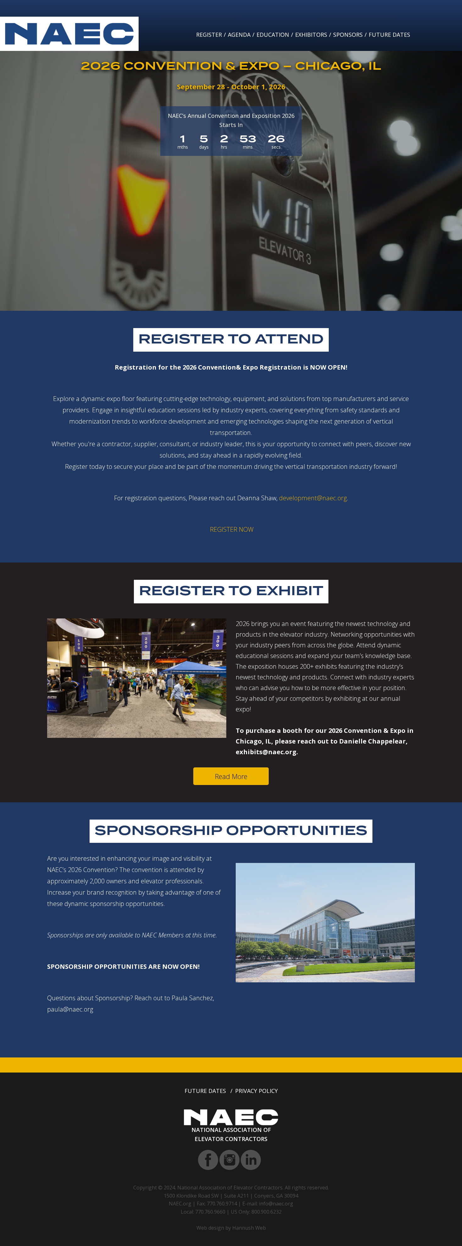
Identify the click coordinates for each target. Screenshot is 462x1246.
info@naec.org (276, 1203)
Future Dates (389, 34)
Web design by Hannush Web (231, 1227)
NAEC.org (180, 1203)
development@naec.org (313, 498)
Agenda (239, 34)
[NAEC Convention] (69, 33)
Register (209, 34)
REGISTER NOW (232, 529)
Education (272, 34)
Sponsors (348, 34)
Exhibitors (311, 34)
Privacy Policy (256, 1091)
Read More (231, 776)
